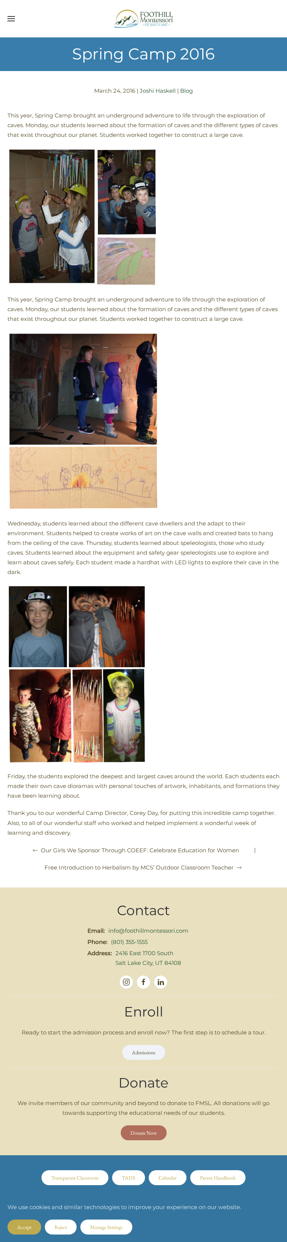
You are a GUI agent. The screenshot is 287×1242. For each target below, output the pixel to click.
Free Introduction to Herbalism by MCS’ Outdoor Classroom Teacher (139, 867)
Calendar (167, 1177)
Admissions (143, 1052)
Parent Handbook (218, 1177)
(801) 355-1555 (129, 941)
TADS (128, 1177)
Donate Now (143, 1132)
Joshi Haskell (158, 90)
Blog (186, 90)
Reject (61, 1227)
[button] (11, 18)
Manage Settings (106, 1227)
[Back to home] (143, 18)
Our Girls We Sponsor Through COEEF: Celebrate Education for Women (140, 850)
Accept (24, 1227)
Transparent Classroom (75, 1177)
